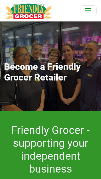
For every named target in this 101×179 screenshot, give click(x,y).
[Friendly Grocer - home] (28, 10)
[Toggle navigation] (89, 10)
